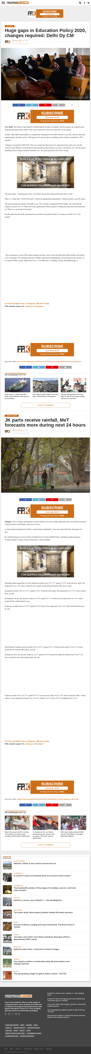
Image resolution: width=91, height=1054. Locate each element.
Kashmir (29, 1025)
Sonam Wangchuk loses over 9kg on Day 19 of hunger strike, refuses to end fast (73, 396)
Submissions (28, 1049)
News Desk (18, 40)
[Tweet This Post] (32, 104)
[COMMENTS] (71, 104)
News (60, 799)
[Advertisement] (45, 236)
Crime (28, 1030)
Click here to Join (42, 303)
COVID (16, 1030)
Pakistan (9, 1030)
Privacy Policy (39, 1049)
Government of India (34, 1033)
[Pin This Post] (45, 104)
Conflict (9, 1028)
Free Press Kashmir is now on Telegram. (20, 303)
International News (27, 1036)
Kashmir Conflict (19, 1028)
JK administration (12, 1036)
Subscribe (49, 1049)
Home (6, 1049)
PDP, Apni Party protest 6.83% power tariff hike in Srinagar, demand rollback (72, 834)
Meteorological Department (46, 799)
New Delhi (77, 361)
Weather (75, 799)
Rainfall (67, 799)
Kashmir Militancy (34, 1028)
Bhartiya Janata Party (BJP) (15, 1033)
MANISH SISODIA (66, 361)
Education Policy (47, 361)
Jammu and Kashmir (25, 799)
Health (22, 1030)
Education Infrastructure (28, 361)
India (57, 361)
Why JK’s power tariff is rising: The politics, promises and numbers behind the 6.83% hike (17, 834)
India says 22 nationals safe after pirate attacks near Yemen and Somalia (17, 396)
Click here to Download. (34, 306)
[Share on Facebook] (19, 104)
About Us (18, 1049)
